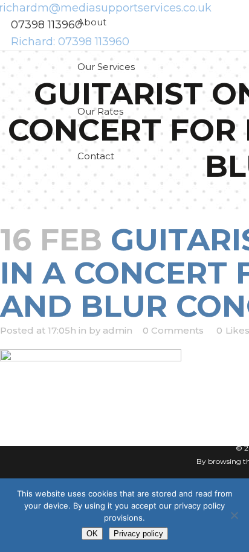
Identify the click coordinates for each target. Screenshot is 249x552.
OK (92, 533)
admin (117, 330)
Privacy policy (138, 533)
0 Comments (173, 330)
